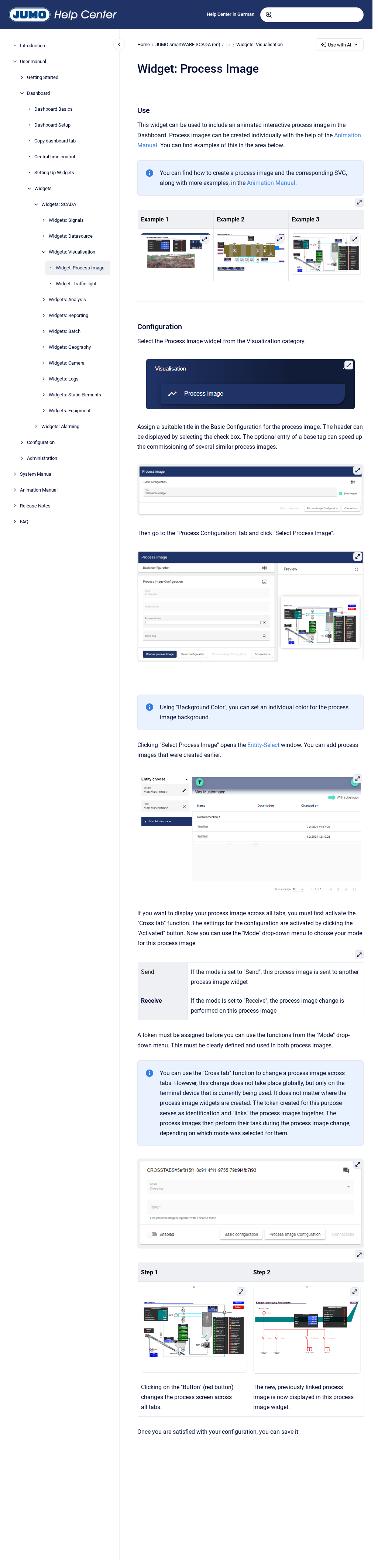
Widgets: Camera (67, 363)
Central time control (54, 156)
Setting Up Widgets (54, 172)
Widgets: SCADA (58, 204)
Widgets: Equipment (69, 410)
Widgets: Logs (64, 379)
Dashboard (38, 93)
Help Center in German (230, 14)
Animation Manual (39, 490)
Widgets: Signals (66, 220)
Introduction (32, 45)
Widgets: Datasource (71, 236)
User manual (33, 61)
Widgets (43, 188)
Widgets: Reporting (68, 315)
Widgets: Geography (70, 347)
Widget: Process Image (80, 268)
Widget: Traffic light (76, 283)
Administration (42, 458)
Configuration (41, 442)
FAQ (24, 521)
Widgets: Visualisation (72, 252)
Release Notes (35, 506)
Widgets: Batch (64, 331)
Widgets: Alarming (60, 426)
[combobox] (312, 15)
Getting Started (42, 77)
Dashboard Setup (52, 125)
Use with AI (339, 45)
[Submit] (269, 15)
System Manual (36, 474)
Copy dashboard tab (55, 141)
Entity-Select (263, 744)
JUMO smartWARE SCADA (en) (187, 44)
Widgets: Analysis (67, 299)
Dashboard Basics (53, 109)
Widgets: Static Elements (75, 394)
